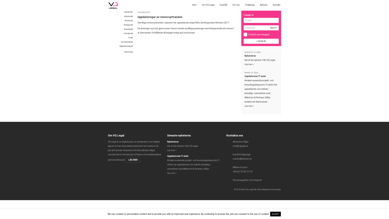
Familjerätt (128, 33)
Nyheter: (128, 12)
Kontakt (276, 5)
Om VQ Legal (208, 5)
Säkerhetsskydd (126, 46)
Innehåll (223, 5)
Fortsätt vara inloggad (258, 34)
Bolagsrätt (128, 25)
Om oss (236, 5)
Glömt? (273, 28)
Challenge (250, 5)
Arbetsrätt (128, 16)
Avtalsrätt (129, 20)
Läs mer (133, 160)
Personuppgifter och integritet (247, 180)
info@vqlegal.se (240, 146)
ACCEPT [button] (275, 214)
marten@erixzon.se (242, 159)
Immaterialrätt (127, 42)
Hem (194, 5)
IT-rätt (130, 37)
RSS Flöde (128, 52)
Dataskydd (128, 29)
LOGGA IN (261, 41)
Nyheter (264, 5)
